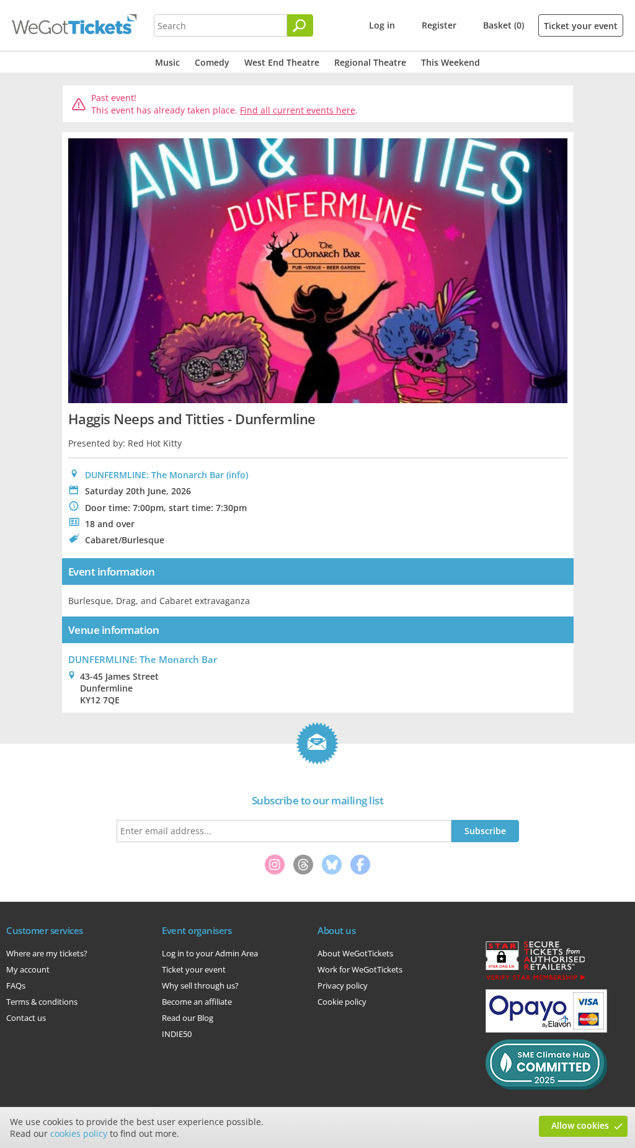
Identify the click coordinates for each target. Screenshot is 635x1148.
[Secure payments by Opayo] (546, 1029)
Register (439, 25)
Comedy (212, 62)
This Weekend (450, 62)
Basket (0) (503, 25)
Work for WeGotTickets (360, 969)
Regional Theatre (370, 62)
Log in (382, 25)
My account (28, 969)
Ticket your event (581, 26)
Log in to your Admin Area (210, 953)
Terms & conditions (42, 1001)
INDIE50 (177, 1033)
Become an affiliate (197, 1001)
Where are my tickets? (46, 953)
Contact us (26, 1017)
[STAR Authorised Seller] (535, 979)
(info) (237, 475)
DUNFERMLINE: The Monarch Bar (154, 475)
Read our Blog (187, 1017)
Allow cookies (580, 1125)
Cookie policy (342, 1001)
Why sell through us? (200, 985)
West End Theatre (281, 62)
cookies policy (78, 1133)
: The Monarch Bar (142, 659)
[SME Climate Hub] (546, 1086)
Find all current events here (297, 110)
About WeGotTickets (355, 953)
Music (167, 62)
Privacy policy (343, 985)
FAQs (15, 985)
